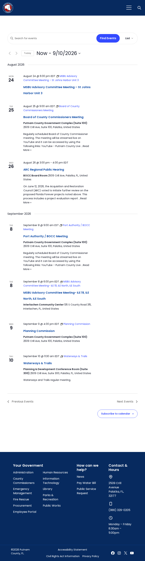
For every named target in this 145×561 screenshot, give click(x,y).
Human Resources (55, 472)
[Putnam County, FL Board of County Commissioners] (8, 8)
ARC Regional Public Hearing (43, 170)
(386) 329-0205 (119, 510)
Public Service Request (86, 491)
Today (27, 53)
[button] (139, 8)
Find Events (108, 38)
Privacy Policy (90, 556)
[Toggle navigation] (128, 8)
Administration (23, 472)
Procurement (22, 506)
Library (47, 489)
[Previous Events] (9, 53)
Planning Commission (39, 331)
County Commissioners (23, 481)
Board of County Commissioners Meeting (53, 117)
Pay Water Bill (86, 483)
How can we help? (87, 467)
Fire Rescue (21, 499)
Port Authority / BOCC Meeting (45, 236)
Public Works (52, 506)
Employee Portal (24, 512)
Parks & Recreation (50, 497)
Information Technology (51, 481)
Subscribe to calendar (115, 413)
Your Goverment (28, 465)
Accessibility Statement (72, 549)
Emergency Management (22, 491)
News (80, 477)
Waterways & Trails (37, 363)
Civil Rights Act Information (63, 556)
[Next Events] (16, 53)
